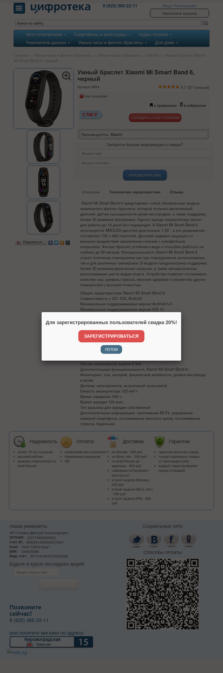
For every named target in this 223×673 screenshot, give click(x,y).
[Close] (181, 312)
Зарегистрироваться (111, 336)
